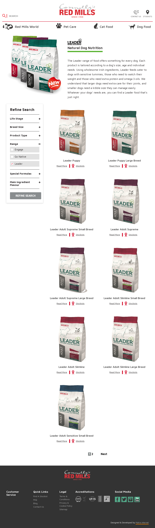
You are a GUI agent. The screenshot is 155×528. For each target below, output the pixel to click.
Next (104, 454)
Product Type (18, 135)
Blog (35, 503)
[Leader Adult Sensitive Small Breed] (72, 408)
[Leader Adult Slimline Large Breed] (124, 339)
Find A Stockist (40, 496)
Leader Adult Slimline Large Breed (124, 366)
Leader (19, 163)
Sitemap (63, 509)
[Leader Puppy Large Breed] (124, 132)
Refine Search (26, 195)
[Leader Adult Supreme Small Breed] (72, 201)
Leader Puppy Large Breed (124, 160)
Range (14, 144)
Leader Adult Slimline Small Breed (124, 298)
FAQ (35, 499)
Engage (19, 149)
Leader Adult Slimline (72, 366)
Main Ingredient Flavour (20, 183)
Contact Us (136, 16)
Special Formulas (20, 173)
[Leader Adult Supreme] (124, 201)
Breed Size (16, 127)
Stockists (147, 16)
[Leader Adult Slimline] (72, 339)
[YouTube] (137, 499)
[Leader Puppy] (72, 132)
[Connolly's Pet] (77, 10)
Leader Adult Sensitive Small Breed (71, 435)
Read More (62, 166)
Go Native (20, 156)
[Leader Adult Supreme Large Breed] (72, 270)
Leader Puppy (71, 160)
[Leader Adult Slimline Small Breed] (124, 270)
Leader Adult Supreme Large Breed (71, 298)
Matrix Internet (142, 522)
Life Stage (16, 118)
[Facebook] (117, 500)
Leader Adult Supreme (124, 229)
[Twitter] (124, 499)
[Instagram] (130, 499)
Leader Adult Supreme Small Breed (71, 229)
